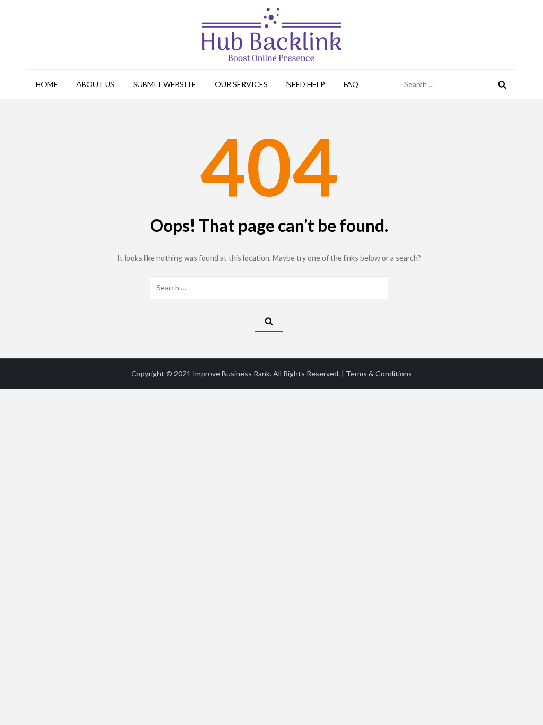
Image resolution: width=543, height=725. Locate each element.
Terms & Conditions (379, 373)
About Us (95, 84)
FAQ (351, 84)
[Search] (502, 84)
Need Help (305, 84)
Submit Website (164, 84)
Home (47, 84)
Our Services (241, 84)
